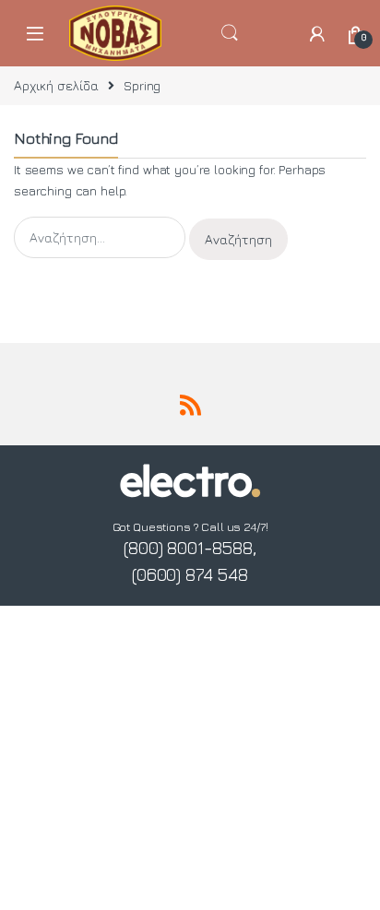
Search (254, 33)
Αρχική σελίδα (56, 85)
